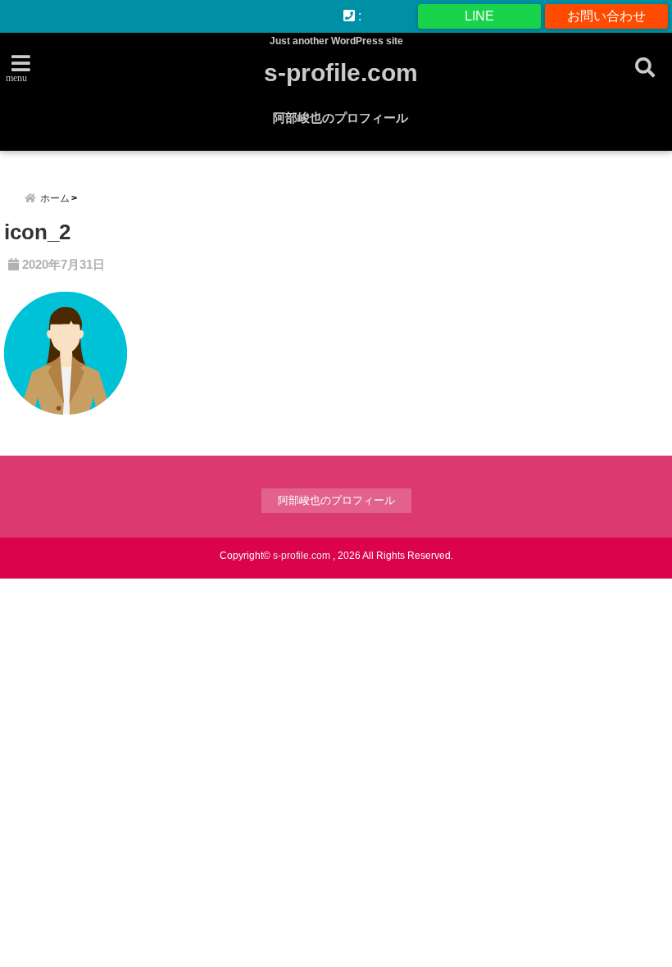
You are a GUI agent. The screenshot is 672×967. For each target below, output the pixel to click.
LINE (479, 16)
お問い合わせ (606, 16)
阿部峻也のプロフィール (340, 118)
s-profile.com (341, 72)
